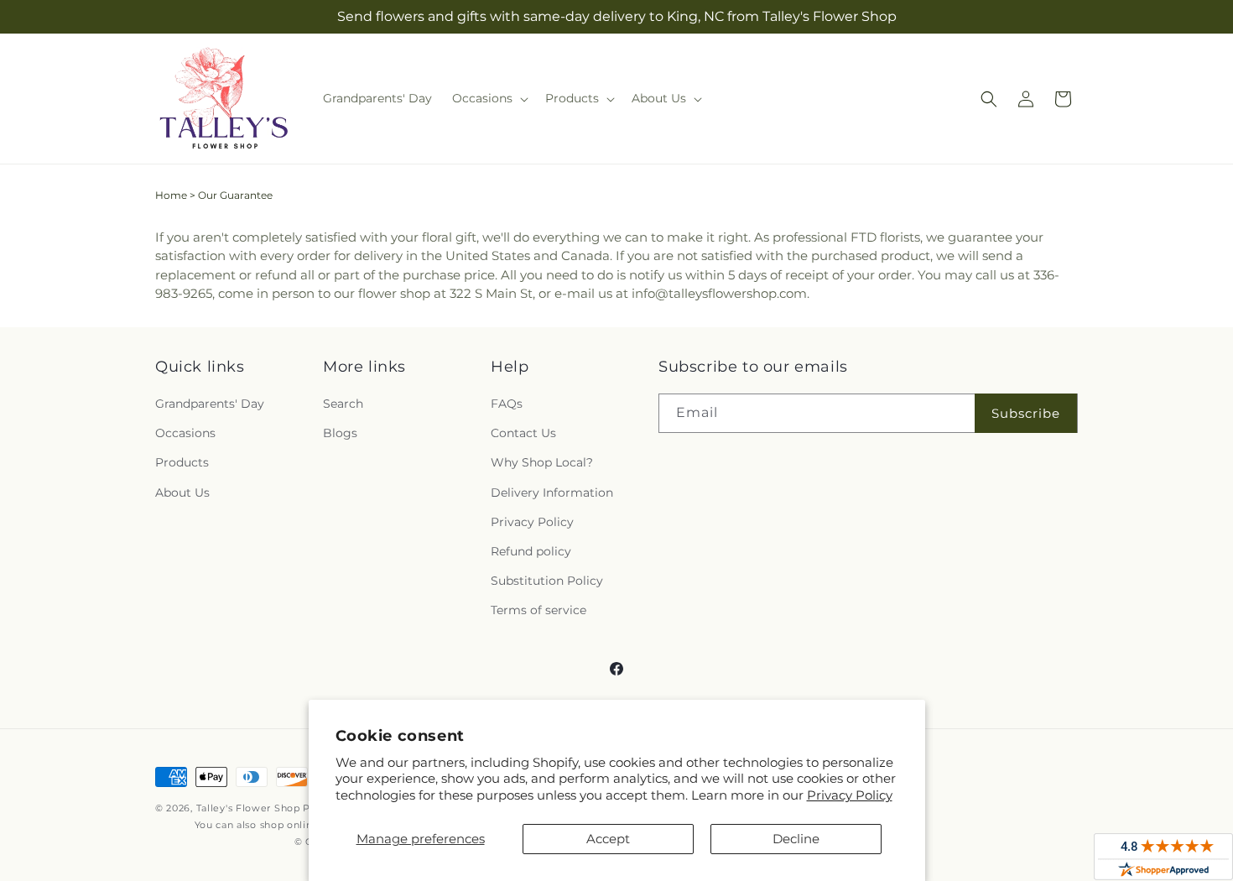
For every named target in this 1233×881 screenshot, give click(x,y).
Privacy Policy (849, 795)
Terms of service (538, 610)
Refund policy (531, 551)
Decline (796, 839)
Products (182, 462)
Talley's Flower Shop (248, 808)
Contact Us (523, 432)
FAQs (507, 403)
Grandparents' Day (209, 403)
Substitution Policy (547, 580)
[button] (488, 98)
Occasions (185, 432)
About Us (182, 492)
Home (171, 195)
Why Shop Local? (542, 462)
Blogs (340, 432)
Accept (608, 839)
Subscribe (1025, 413)
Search (343, 403)
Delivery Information (552, 492)
